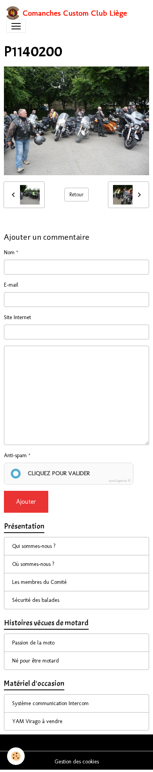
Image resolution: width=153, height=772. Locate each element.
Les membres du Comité (39, 582)
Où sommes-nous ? (33, 564)
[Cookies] (16, 756)
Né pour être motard (35, 660)
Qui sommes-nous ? (34, 546)
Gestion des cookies (77, 761)
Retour (76, 194)
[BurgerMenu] (16, 26)
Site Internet (17, 317)
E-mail (11, 285)
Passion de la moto (33, 642)
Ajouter (26, 501)
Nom (9, 252)
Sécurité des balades (35, 600)
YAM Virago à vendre (37, 721)
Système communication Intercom (50, 703)
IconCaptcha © (120, 481)
